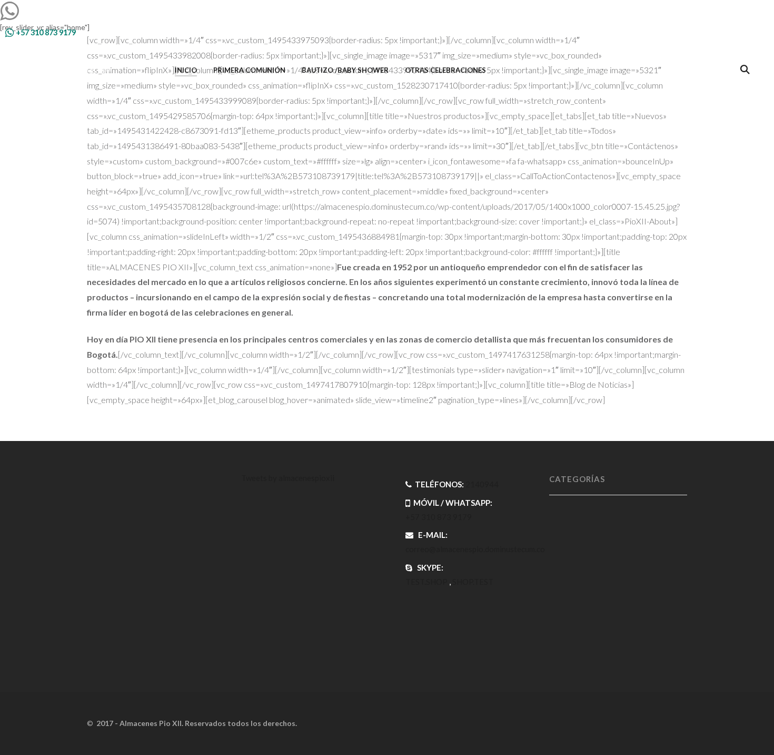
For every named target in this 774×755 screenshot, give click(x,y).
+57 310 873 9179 (45, 32)
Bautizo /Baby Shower (345, 70)
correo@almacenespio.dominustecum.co (475, 549)
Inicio (186, 70)
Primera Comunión (249, 70)
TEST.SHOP (426, 581)
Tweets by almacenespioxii (287, 478)
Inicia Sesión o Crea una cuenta (693, 32)
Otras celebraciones (445, 70)
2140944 (482, 484)
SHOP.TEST (472, 581)
